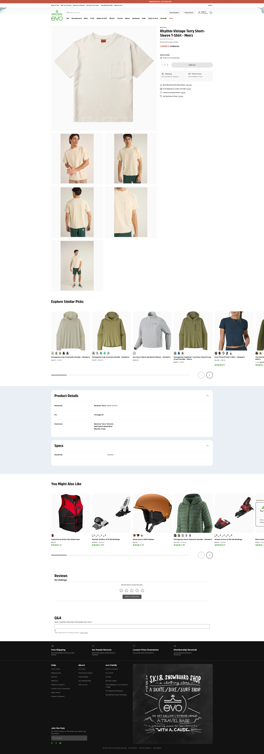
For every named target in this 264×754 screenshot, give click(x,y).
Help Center (55, 692)
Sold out (192, 65)
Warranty (54, 680)
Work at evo (83, 684)
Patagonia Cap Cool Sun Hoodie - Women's (110, 357)
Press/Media (83, 677)
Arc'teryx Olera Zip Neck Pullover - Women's (151, 357)
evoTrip (108, 677)
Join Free (189, 85)
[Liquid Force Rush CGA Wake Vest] (70, 513)
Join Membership (107, 5)
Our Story (81, 669)
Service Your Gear (92, 5)
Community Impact (85, 673)
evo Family (111, 665)
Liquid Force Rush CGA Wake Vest (65, 539)
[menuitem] (67, 18)
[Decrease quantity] (162, 65)
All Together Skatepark (114, 691)
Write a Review (132, 596)
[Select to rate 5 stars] (142, 590)
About (81, 665)
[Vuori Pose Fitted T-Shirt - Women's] (234, 330)
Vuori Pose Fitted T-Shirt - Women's (229, 357)
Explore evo (118, 5)
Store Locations (112, 669)
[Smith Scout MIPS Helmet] (152, 513)
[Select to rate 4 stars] (137, 590)
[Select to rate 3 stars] (131, 590)
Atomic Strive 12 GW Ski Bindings (228, 539)
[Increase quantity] (167, 65)
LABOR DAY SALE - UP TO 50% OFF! (132, 1)
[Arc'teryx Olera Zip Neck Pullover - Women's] (152, 330)
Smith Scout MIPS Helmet (143, 539)
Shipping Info (56, 673)
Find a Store (189, 12)
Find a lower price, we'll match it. (143, 652)
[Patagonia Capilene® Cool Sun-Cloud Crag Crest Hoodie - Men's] (193, 330)
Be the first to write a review (169, 42)
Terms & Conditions (145, 748)
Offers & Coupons (58, 684)
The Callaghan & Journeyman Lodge (117, 686)
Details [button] (188, 88)
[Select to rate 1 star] (121, 590)
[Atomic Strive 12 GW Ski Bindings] (234, 513)
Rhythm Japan (111, 680)
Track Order (55, 669)
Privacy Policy (132, 748)
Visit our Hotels (66, 5)
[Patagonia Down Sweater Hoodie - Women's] (193, 513)
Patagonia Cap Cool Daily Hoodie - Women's (70, 357)
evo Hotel (109, 673)
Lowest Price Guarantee (60, 688)
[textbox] (132, 626)
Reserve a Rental (79, 5)
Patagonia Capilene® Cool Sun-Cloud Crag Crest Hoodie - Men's (192, 358)
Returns (54, 677)
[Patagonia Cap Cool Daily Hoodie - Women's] (70, 330)
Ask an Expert (174, 12)
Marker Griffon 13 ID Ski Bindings (106, 539)
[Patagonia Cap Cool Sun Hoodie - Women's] (111, 330)
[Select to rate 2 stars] (126, 590)
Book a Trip (55, 5)
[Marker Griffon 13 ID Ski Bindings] (111, 513)
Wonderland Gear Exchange (116, 695)
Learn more (84, 633)
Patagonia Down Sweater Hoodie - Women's (193, 539)
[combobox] (93, 13)
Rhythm (163, 27)
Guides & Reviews (57, 696)
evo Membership (84, 680)
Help (53, 665)
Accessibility (157, 748)
